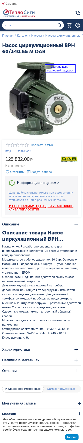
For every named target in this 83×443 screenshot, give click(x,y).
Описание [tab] (10, 224)
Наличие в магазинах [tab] (20, 360)
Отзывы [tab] (9, 371)
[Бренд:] (69, 159)
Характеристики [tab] (16, 349)
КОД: (8, 151)
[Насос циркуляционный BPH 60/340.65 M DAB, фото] (41, 98)
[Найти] (59, 25)
